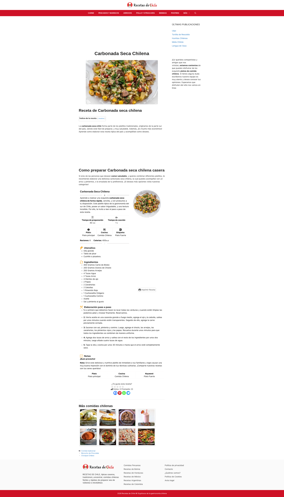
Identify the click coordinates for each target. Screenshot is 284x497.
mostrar (101, 118)
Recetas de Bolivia (132, 469)
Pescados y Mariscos (108, 13)
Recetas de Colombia (133, 484)
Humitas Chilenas (180, 38)
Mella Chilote (177, 42)
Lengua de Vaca (179, 46)
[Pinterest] (120, 393)
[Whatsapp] (124, 393)
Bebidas (163, 13)
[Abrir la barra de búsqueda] (195, 13)
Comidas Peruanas (132, 465)
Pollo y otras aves (145, 13)
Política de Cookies (173, 477)
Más (185, 13)
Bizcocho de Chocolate (90, 453)
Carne (91, 13)
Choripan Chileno (87, 456)
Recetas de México (132, 477)
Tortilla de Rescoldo (181, 34)
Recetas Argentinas (132, 480)
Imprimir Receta (148, 290)
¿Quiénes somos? (172, 473)
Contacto (169, 469)
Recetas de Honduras (133, 473)
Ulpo (174, 31)
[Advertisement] (121, 33)
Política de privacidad (174, 465)
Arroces (127, 13)
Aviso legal (169, 480)
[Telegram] (128, 393)
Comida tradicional (88, 451)
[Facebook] (115, 393)
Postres (175, 13)
